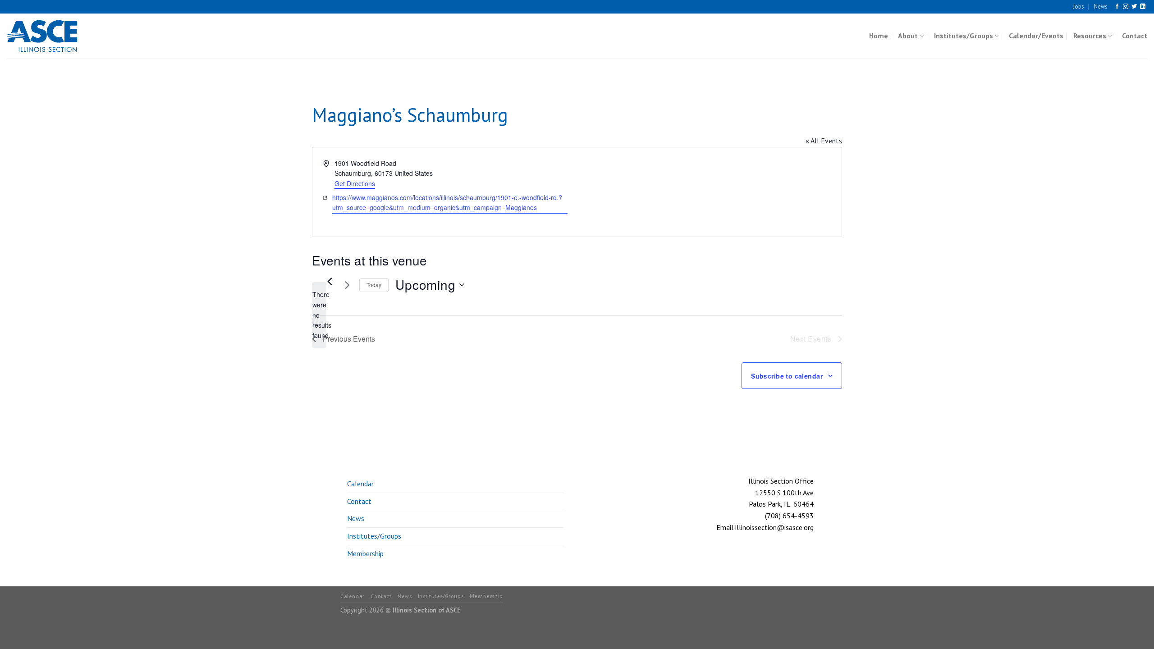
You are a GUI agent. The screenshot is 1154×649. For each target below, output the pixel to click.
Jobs (1078, 6)
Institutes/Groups (963, 35)
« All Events (824, 140)
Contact (1134, 35)
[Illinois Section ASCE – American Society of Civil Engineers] (52, 36)
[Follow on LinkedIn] (1142, 7)
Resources (1089, 35)
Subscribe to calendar (787, 375)
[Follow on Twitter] (1134, 7)
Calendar (360, 483)
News (1101, 6)
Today (373, 284)
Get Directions (354, 183)
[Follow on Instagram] (1125, 7)
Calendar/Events (1036, 35)
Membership (365, 553)
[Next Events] (347, 285)
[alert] (319, 314)
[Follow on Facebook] (1117, 7)
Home (878, 35)
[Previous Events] (329, 281)
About (908, 35)
